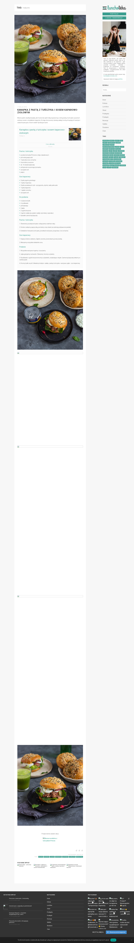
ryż (112, 159)
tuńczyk (72, 856)
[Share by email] (82, 851)
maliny (112, 153)
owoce (122, 155)
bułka (41, 856)
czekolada (106, 144)
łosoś (109, 167)
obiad (104, 110)
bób (121, 140)
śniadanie (106, 127)
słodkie (111, 163)
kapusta (111, 149)
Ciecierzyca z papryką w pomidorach (20, 906)
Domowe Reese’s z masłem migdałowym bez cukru (17, 913)
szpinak (105, 163)
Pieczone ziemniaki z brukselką (19, 898)
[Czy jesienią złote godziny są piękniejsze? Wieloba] (114, 924)
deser (104, 100)
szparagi (119, 161)
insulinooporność (108, 146)
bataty (117, 140)
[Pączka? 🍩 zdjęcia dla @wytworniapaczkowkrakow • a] (93, 902)
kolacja (105, 103)
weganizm (106, 165)
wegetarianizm (114, 165)
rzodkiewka (117, 159)
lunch (115, 151)
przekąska (106, 113)
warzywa (117, 163)
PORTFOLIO (114, 14)
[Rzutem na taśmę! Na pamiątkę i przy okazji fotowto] (93, 913)
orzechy (116, 155)
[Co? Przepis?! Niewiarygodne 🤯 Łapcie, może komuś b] (125, 902)
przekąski (105, 117)
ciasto (105, 142)
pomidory (122, 157)
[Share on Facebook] (76, 851)
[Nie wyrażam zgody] (132, 940)
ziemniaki (122, 165)
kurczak (105, 151)
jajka (117, 146)
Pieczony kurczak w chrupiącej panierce (18, 921)
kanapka (105, 149)
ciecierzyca (111, 142)
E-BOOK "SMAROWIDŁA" (114, 18)
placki (116, 157)
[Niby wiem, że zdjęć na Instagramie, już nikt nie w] (114, 902)
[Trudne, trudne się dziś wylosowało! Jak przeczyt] (125, 924)
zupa (104, 131)
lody (110, 151)
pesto (111, 157)
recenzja (105, 120)
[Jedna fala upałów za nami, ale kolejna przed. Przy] (114, 913)
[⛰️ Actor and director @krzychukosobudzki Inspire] (103, 902)
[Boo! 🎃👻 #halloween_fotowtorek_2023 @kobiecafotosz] (93, 924)
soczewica (112, 161)
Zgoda (113, 940)
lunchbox (106, 106)
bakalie (112, 140)
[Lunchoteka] (114, 8)
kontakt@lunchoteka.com (110, 76)
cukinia (118, 142)
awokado (105, 140)
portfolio (120, 79)
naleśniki (105, 155)
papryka (105, 157)
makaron (105, 153)
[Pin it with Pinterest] (79, 851)
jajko (122, 146)
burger (46, 856)
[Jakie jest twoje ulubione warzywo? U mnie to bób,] (103, 913)
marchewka (118, 153)
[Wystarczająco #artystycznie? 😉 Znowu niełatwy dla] (103, 924)
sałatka (105, 124)
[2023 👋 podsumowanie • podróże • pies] (125, 913)
